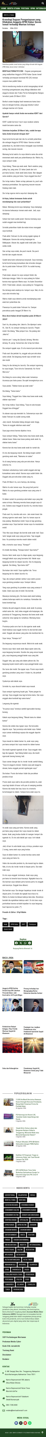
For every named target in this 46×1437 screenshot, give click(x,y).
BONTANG (22, 1200)
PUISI (27, 1279)
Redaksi (5, 1359)
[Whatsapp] (30, 1423)
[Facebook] (16, 1423)
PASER (27, 1270)
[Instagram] (21, 1423)
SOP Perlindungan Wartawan (14, 1337)
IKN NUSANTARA (10, 1245)
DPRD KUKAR (9, 1225)
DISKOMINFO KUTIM (11, 1215)
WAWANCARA (18, 1289)
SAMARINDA (9, 1284)
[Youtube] (25, 1423)
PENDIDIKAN (30, 1274)
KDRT (23, 924)
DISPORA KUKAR (10, 1220)
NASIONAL (22, 1265)
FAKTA (22, 1235)
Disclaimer (6, 1355)
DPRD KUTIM (22, 1225)
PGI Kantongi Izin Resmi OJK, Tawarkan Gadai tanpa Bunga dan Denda (27, 1117)
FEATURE (31, 1235)
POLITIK (19, 1279)
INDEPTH (23, 1245)
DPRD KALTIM (36, 1220)
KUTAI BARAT (21, 1255)
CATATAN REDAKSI (11, 1205)
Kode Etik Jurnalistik (11, 1346)
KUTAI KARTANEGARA (12, 1260)
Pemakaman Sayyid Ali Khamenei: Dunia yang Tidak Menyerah (33, 1070)
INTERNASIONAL (35, 1245)
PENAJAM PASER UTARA (13, 1274)
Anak (5, 924)
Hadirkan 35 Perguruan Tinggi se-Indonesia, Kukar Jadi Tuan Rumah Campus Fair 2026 (27, 1157)
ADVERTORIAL (10, 1195)
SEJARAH (20, 1284)
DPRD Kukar (14, 924)
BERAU (32, 1195)
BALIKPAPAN (22, 1195)
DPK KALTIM (24, 1220)
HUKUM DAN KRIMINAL (21, 1240)
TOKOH (7, 1289)
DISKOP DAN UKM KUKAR (30, 1215)
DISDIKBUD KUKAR (27, 1205)
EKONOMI (33, 1225)
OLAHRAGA (33, 1265)
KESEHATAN (30, 1250)
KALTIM (20, 1250)
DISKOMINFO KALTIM (12, 1210)
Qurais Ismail (8, 929)
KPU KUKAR (9, 1255)
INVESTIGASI (9, 1250)
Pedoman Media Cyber (11, 1341)
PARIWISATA (16, 1270)
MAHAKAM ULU (10, 1265)
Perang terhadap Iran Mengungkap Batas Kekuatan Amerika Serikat (33, 991)
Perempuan (32, 924)
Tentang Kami (8, 1350)
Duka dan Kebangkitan (10, 1068)
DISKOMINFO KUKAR (29, 1210)
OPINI (7, 1270)
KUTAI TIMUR (27, 1260)
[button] (43, 3)
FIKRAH (7, 1240)
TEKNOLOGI (31, 1284)
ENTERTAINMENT (11, 1235)
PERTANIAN (9, 1279)
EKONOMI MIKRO (25, 1230)
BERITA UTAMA (9, 15)
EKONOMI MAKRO (11, 1230)
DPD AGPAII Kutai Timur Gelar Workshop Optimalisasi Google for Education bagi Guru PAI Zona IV (27, 1172)
